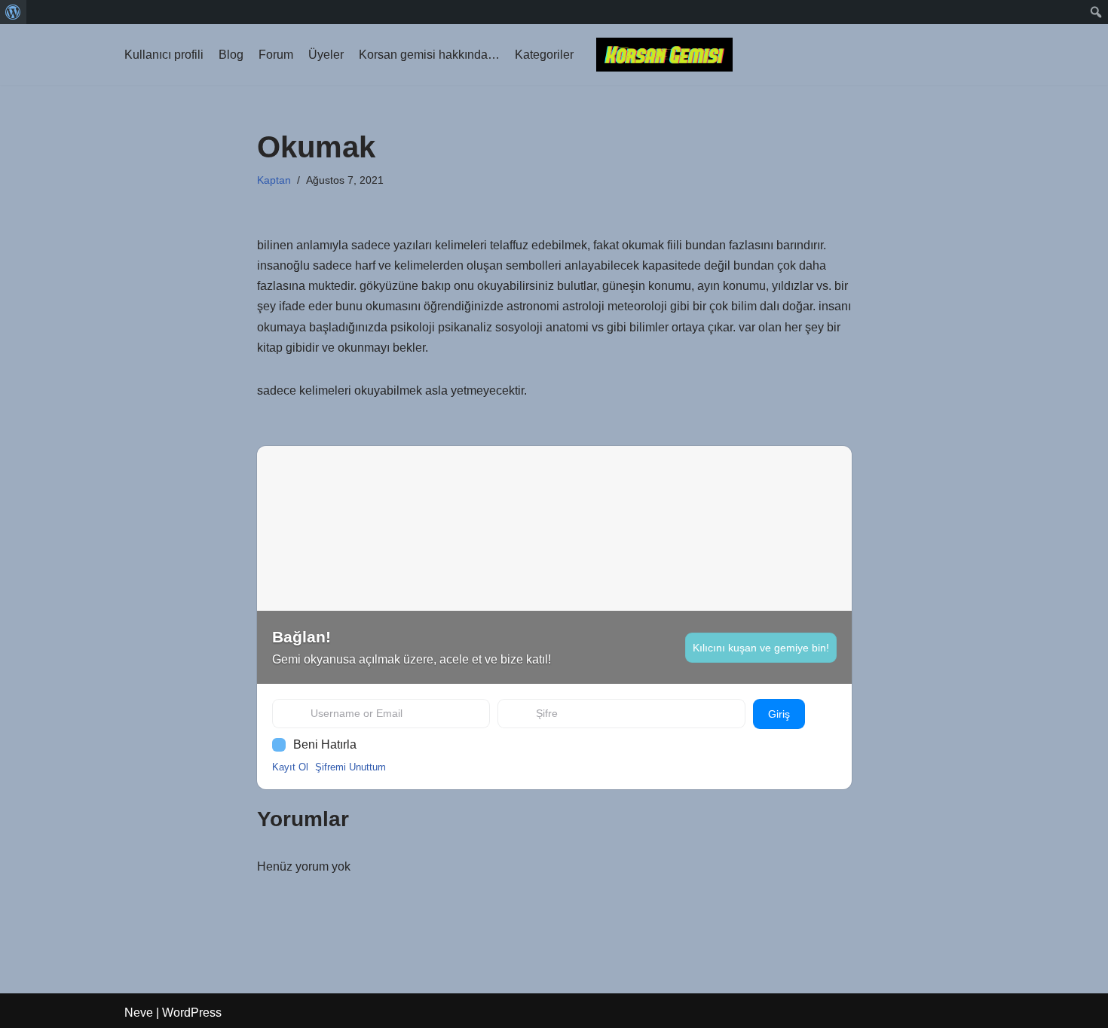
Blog (231, 54)
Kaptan (274, 180)
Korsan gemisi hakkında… (429, 54)
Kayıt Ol (290, 767)
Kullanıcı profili (164, 54)
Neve (138, 1012)
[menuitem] (13, 12)
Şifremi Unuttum (350, 767)
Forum (276, 54)
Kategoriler (544, 54)
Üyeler (326, 54)
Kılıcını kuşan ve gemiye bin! (761, 648)
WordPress (192, 1012)
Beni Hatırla (325, 744)
